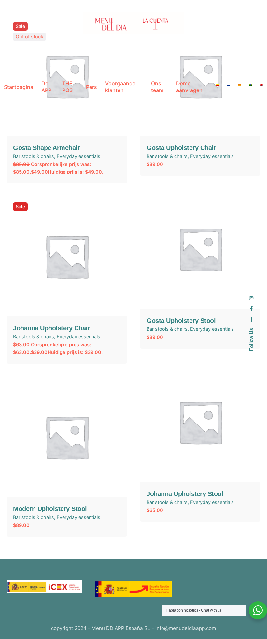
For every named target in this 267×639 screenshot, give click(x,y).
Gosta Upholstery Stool (181, 320)
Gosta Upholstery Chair (181, 147)
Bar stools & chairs (33, 156)
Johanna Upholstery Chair (51, 328)
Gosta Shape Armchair (46, 147)
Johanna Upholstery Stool (185, 493)
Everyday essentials (78, 156)
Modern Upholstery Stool (50, 508)
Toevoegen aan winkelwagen (200, 298)
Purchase (200, 471)
